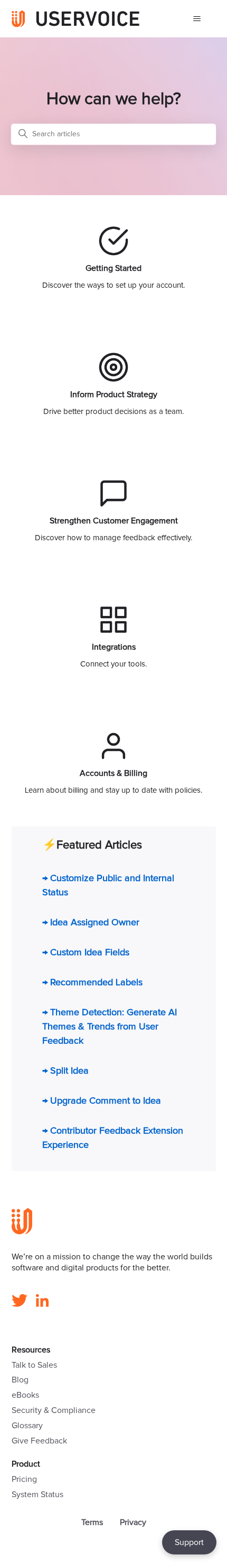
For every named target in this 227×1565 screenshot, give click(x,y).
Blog (20, 1380)
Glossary (27, 1425)
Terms (92, 1522)
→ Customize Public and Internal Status (108, 885)
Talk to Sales (34, 1365)
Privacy (133, 1522)
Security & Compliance (54, 1410)
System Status (37, 1494)
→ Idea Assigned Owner (90, 922)
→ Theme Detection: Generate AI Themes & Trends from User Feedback (109, 1027)
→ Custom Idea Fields (85, 952)
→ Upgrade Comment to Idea (101, 1101)
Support (189, 1542)
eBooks (25, 1395)
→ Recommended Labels (92, 982)
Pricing (24, 1479)
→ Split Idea (65, 1071)
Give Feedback (39, 1441)
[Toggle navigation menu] (197, 19)
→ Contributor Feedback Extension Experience (112, 1138)
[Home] (76, 18)
